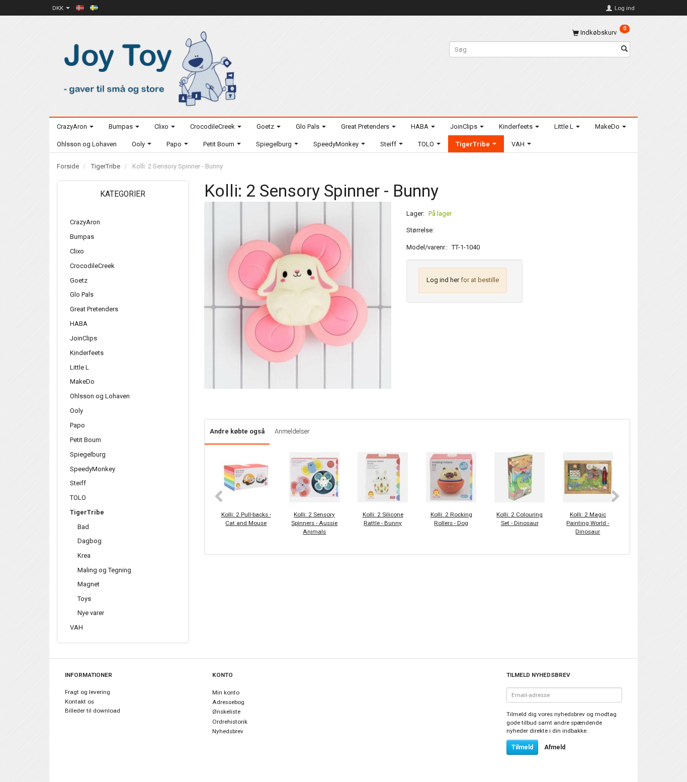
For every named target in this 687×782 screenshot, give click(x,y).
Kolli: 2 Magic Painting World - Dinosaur (587, 523)
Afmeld (554, 747)
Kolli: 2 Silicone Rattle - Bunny (383, 519)
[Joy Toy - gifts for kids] (147, 66)
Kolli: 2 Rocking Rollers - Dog (451, 519)
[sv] (94, 7)
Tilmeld (522, 747)
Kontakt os (79, 701)
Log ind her (442, 280)
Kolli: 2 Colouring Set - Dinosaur (519, 519)
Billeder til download (92, 710)
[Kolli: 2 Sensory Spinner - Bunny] (297, 295)
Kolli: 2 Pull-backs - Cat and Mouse (246, 519)
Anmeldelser (292, 431)
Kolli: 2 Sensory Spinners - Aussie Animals (314, 523)
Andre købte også (237, 431)
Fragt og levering (87, 692)
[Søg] (624, 49)
